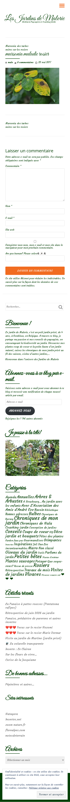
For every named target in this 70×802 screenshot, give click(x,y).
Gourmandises (33, 540)
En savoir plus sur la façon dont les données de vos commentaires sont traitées (35, 282)
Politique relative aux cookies (44, 787)
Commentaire (13, 166)
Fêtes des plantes (51, 536)
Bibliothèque (51, 510)
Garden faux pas (14, 540)
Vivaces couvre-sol (51, 575)
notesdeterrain (15, 735)
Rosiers (41, 565)
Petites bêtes (28, 556)
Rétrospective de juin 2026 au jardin (29, 613)
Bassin (39, 510)
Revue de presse (23, 566)
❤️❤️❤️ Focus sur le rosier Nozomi (29, 627)
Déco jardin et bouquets (33, 533)
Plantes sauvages (20, 561)
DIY (51, 532)
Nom (8, 206)
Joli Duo (38, 544)
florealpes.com (15, 730)
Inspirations (23, 544)
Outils (41, 552)
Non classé (46, 548)
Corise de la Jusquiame (20, 660)
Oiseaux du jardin (21, 552)
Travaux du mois (37, 570)
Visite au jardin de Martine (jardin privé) (33, 638)
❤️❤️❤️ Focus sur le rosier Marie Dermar (33, 633)
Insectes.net (13, 719)
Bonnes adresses (16, 514)
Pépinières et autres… (19, 684)
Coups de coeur (36, 531)
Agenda (10, 497)
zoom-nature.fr (15, 724)
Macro (33, 548)
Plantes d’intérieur (51, 557)
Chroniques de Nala (36, 523)
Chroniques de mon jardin (31, 520)
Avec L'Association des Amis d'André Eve (32, 507)
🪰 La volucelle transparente (24, 643)
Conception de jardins (42, 527)
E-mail (9, 218)
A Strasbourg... (32, 501)
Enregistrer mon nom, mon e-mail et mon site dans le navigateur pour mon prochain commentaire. (34, 246)
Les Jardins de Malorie (34, 18)
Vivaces (33, 574)
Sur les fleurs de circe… (21, 654)
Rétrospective (14, 570)
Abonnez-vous (20, 410)
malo (10, 62)
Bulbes (35, 513)
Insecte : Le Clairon (18, 649)
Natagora (11, 714)
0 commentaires (25, 62)
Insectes (9, 544)
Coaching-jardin (17, 527)
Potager (41, 561)
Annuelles (25, 496)
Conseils (13, 531)
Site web (9, 229)
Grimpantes (52, 540)
